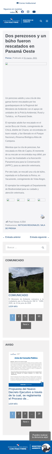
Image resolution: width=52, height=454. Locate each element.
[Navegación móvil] (47, 21)
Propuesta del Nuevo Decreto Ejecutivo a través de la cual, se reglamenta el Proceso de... (25, 393)
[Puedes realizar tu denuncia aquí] (46, 448)
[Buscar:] (26, 247)
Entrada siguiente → (39, 237)
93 (39, 316)
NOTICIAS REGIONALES (28, 225)
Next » (26, 324)
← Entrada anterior (12, 237)
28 (39, 414)
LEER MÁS (13, 306)
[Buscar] (43, 247)
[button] (41, 21)
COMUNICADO (18, 295)
